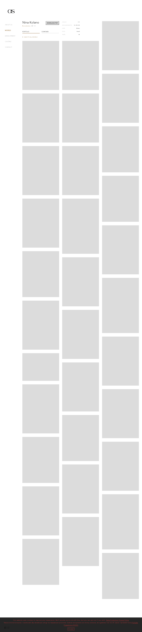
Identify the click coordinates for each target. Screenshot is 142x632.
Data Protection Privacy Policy (117, 620)
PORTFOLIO (25, 31)
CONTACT (8, 47)
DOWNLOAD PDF (52, 23)
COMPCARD (45, 31)
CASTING (8, 41)
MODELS (8, 30)
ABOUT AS (8, 25)
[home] (11, 17)
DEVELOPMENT (10, 36)
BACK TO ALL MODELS (31, 37)
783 (34, 26)
